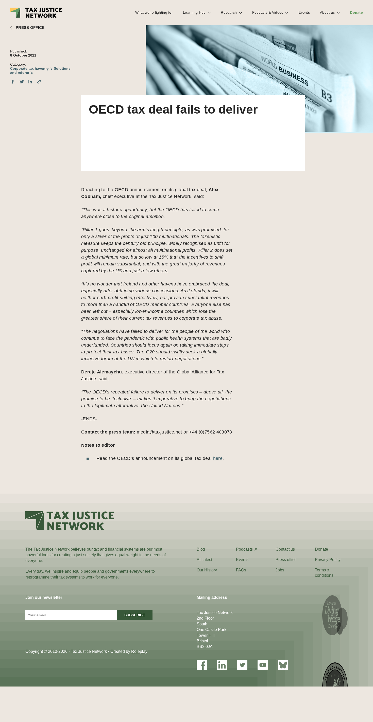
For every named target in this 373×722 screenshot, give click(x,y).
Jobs (280, 570)
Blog (201, 549)
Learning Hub (194, 12)
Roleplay (139, 651)
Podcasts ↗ (246, 549)
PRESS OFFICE (30, 27)
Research (229, 12)
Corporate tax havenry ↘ (31, 68)
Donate (356, 12)
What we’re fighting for (154, 12)
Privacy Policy (328, 559)
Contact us (285, 549)
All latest (204, 559)
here (218, 458)
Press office (286, 559)
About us (327, 12)
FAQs (241, 570)
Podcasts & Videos (267, 12)
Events (304, 12)
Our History (207, 570)
